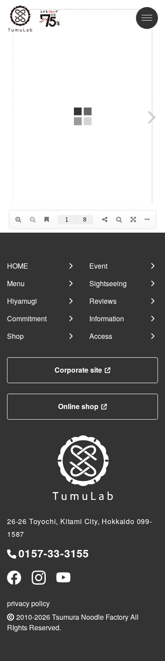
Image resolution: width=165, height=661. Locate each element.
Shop (15, 336)
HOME (17, 266)
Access (100, 336)
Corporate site (78, 370)
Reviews (103, 301)
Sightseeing (108, 283)
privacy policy (28, 603)
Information (106, 318)
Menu (16, 283)
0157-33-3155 (53, 553)
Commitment (27, 318)
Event (98, 266)
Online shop (78, 406)
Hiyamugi (22, 301)
